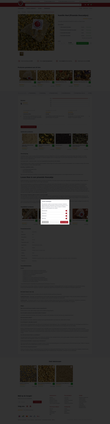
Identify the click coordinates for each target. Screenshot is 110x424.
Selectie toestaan (54, 222)
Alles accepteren (64, 222)
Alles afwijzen (45, 222)
